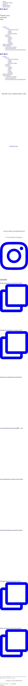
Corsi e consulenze (8, 44)
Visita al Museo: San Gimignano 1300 (14, 231)
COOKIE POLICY (6, 6)
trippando (20, 237)
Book (9, 40)
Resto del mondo (12, 33)
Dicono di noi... (14, 146)
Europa (10, 32)
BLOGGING (7, 64)
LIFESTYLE (7, 36)
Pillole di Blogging (10, 48)
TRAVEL (7, 28)
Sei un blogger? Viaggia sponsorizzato (15, 49)
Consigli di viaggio (13, 29)
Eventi (10, 41)
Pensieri (10, 72)
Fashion (10, 37)
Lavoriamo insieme (8, 2)
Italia (9, 60)
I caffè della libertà (11, 76)
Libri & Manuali (7, 45)
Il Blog (5, 26)
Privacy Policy (6, 5)
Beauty (10, 68)
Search (14, 683)
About (4, 1)
